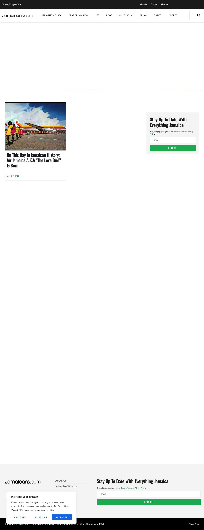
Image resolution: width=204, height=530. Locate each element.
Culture (124, 15)
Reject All (41, 517)
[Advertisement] (100, 63)
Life (97, 15)
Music (143, 15)
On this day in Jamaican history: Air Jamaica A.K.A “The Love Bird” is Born (34, 160)
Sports (173, 15)
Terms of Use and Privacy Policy (133, 488)
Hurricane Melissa (51, 15)
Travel (158, 15)
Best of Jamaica (78, 15)
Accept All (62, 517)
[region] (41, 507)
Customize (20, 517)
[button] (198, 15)
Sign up (172, 147)
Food (109, 15)
